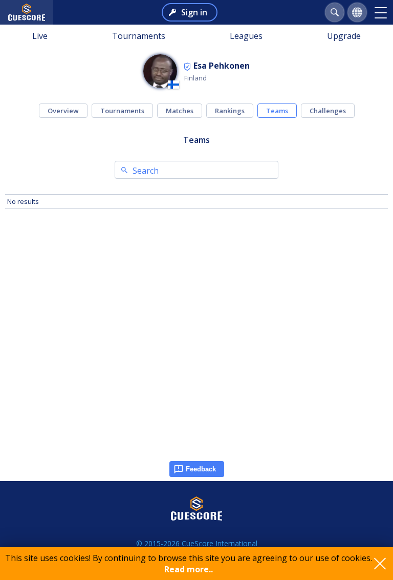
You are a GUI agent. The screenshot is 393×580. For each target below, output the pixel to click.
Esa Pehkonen (221, 65)
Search (146, 170)
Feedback (201, 469)
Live (40, 36)
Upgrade (344, 36)
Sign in (194, 12)
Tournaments (138, 36)
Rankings (230, 110)
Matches (179, 110)
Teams (277, 110)
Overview (63, 110)
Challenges (328, 110)
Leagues (246, 36)
